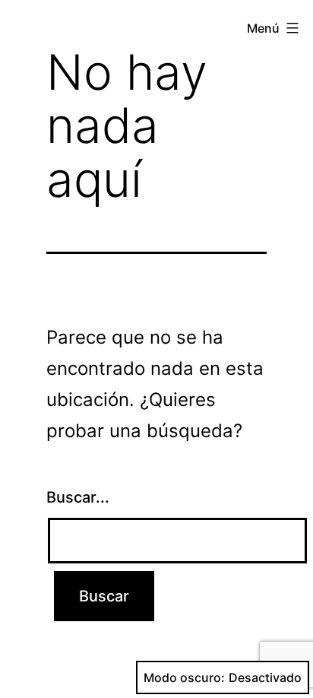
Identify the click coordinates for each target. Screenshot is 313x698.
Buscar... (77, 497)
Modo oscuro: (184, 677)
